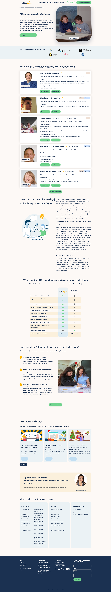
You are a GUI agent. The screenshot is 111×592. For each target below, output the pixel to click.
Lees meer (23, 464)
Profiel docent (55, 91)
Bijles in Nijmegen (25, 516)
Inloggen (72, 2)
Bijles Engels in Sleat (55, 516)
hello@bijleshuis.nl (31, 484)
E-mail (74, 568)
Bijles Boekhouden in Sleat (57, 523)
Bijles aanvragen (45, 91)
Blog (21, 570)
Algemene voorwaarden (43, 562)
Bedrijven (56, 2)
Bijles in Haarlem (25, 521)
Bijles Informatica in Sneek (40, 541)
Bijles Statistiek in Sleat (56, 512)
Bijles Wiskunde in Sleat (56, 509)
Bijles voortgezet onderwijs (79, 512)
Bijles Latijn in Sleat (55, 519)
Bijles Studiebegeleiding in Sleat (58, 530)
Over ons (22, 562)
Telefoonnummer (77, 564)
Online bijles (50, 2)
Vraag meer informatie (84, 2)
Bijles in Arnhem (24, 525)
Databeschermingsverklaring (44, 564)
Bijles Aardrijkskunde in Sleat (57, 521)
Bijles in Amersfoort (25, 523)
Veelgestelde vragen (42, 565)
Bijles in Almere (24, 514)
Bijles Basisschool (77, 509)
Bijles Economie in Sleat (56, 528)
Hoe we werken (42, 2)
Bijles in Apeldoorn (25, 519)
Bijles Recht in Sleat (55, 525)
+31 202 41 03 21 (59, 564)
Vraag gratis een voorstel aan (28, 35)
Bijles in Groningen (25, 512)
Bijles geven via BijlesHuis (25, 568)
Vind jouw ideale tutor (55, 404)
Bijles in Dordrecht (25, 528)
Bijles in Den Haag (25, 509)
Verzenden (77, 579)
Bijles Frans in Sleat (55, 514)
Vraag (74, 573)
